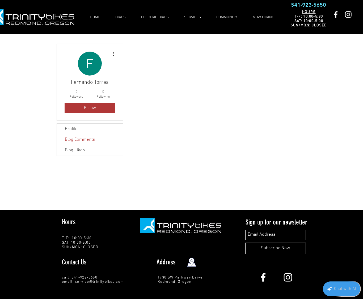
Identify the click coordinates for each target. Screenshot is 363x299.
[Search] (306, 25)
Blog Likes (75, 150)
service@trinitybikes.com (99, 282)
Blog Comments (80, 139)
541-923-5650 (308, 5)
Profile (71, 129)
